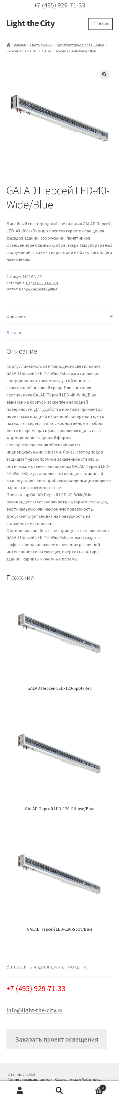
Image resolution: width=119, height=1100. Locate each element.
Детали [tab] (13, 332)
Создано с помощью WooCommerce (77, 1080)
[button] (104, 74)
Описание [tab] (16, 316)
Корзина (91, 1086)
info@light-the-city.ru (34, 1010)
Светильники (41, 44)
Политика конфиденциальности (30, 1080)
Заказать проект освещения (56, 1039)
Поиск (59, 1090)
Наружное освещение (38, 288)
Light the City (30, 23)
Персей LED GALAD (22, 51)
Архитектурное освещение (80, 44)
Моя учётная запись (20, 1090)
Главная (19, 44)
